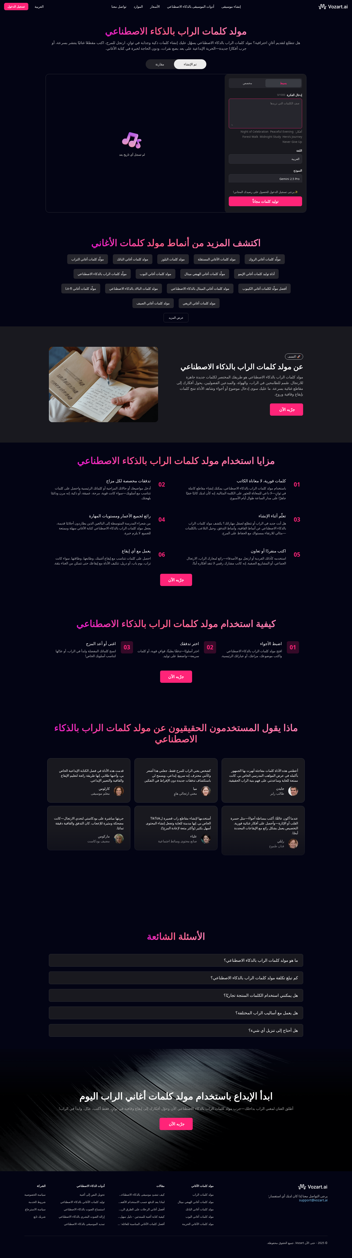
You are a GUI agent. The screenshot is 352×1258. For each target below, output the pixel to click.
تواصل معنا (118, 6)
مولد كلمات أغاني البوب (155, 274)
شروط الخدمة (37, 1202)
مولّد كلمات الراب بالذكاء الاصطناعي (102, 274)
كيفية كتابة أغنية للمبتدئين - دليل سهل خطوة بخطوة (141, 1216)
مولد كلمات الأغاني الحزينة (198, 1224)
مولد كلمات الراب (203, 1194)
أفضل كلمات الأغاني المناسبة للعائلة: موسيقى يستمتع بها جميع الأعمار (141, 1224)
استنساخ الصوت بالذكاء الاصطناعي (84, 1209)
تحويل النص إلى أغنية (92, 1194)
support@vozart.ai (313, 1200)
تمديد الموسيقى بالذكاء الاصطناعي (84, 1224)
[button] (190, 6)
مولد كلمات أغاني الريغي (199, 303)
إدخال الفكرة (294, 95)
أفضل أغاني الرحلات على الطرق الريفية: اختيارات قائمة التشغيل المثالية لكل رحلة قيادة (141, 1209)
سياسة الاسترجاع (35, 1209)
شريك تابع (40, 1216)
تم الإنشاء (190, 64)
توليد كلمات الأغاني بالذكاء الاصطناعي (82, 1202)
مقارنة (159, 64)
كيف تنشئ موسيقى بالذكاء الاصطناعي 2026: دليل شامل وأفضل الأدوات (141, 1194)
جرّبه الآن (287, 409)
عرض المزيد (176, 317)
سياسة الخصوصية (35, 1194)
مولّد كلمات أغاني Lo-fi (80, 288)
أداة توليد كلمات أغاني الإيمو (256, 274)
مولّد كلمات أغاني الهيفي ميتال (204, 274)
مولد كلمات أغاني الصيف (153, 303)
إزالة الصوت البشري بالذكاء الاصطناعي (82, 1216)
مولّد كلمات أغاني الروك (265, 259)
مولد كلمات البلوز (173, 259)
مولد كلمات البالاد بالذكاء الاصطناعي (133, 288)
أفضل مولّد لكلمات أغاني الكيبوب (264, 288)
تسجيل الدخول (16, 6)
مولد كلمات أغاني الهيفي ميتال (196, 1202)
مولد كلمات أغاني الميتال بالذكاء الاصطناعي (200, 288)
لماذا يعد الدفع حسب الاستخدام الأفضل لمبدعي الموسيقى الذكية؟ (141, 1202)
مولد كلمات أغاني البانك (132, 259)
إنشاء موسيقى (231, 6)
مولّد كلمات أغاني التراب (87, 259)
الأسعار (155, 6)
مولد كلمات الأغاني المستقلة (217, 259)
